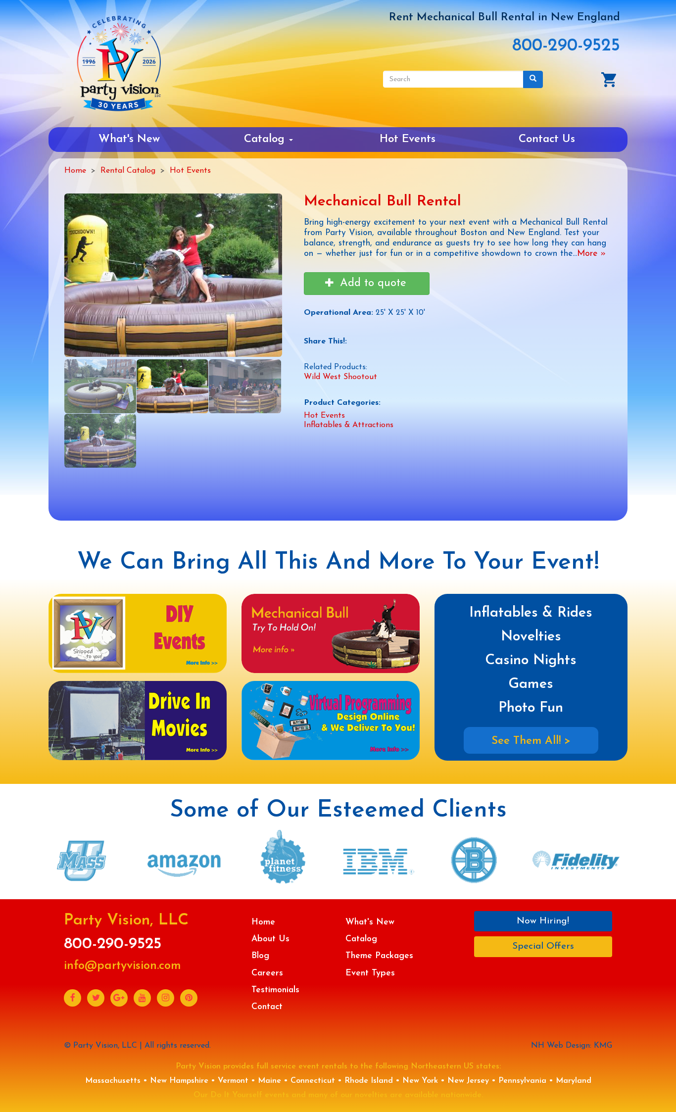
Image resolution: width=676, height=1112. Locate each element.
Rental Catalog (127, 171)
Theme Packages (379, 956)
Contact (267, 1007)
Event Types (370, 973)
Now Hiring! (543, 921)
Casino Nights (531, 660)
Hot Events (407, 139)
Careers (267, 973)
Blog (260, 956)
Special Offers (543, 946)
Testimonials (275, 990)
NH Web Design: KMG (571, 1046)
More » (591, 253)
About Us (270, 939)
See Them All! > (531, 741)
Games (530, 684)
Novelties (531, 636)
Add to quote (371, 283)
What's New (129, 139)
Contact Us (547, 139)
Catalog (266, 139)
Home (75, 171)
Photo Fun (530, 708)
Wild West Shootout (340, 377)
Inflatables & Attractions (348, 425)
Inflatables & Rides (530, 613)
